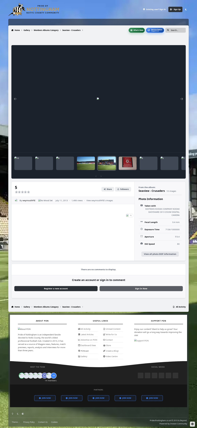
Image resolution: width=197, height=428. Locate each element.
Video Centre (111, 356)
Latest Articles (87, 334)
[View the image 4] (128, 163)
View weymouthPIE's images (99, 200)
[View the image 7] (86, 163)
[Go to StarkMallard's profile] (49, 376)
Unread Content (112, 329)
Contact (109, 339)
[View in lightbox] (98, 99)
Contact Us (42, 422)
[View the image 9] (44, 163)
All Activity (85, 329)
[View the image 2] (169, 163)
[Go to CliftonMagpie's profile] (44, 376)
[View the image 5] (107, 163)
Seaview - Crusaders (152, 191)
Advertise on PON (88, 339)
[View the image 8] (65, 163)
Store (108, 345)
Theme (15, 422)
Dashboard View (88, 345)
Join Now (46, 398)
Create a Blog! (112, 350)
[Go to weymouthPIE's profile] (16, 200)
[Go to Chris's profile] (22, 376)
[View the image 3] (148, 163)
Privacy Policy (29, 422)
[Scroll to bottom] (192, 424)
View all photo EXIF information (160, 254)
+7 (54, 375)
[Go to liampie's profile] (40, 376)
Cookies (54, 422)
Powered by (173, 423)
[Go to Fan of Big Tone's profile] (35, 376)
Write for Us (111, 334)
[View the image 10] (23, 163)
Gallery (83, 356)
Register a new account (56, 288)
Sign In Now (141, 288)
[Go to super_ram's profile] (31, 376)
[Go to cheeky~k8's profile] (26, 376)
